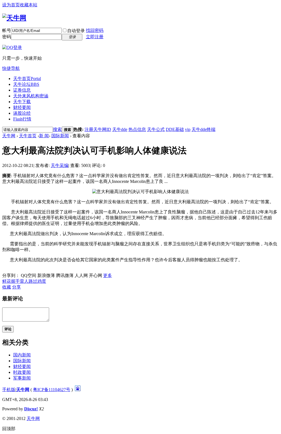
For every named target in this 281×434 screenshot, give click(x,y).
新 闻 (44, 135)
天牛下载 (22, 101)
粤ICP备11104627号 (51, 389)
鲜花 (6, 281)
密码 (6, 36)
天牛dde (119, 129)
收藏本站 (28, 4)
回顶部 (8, 428)
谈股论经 (22, 113)
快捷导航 (11, 68)
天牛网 (8, 135)
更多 (107, 275)
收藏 (6, 287)
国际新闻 (60, 135)
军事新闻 (22, 378)
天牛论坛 (26, 84)
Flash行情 (22, 119)
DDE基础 (175, 129)
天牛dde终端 (203, 129)
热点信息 (137, 129)
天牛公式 (156, 129)
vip (187, 129)
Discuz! (31, 408)
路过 (33, 281)
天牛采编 (59, 165)
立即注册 (94, 36)
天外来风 (30, 96)
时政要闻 (22, 372)
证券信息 (22, 90)
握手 (15, 281)
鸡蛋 (41, 281)
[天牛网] (14, 17)
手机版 (8, 389)
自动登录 (76, 30)
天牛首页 (27, 78)
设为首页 (11, 4)
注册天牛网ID (98, 129)
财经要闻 (22, 107)
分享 (16, 287)
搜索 (57, 129)
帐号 (6, 30)
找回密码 (94, 30)
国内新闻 (22, 355)
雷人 (24, 281)
